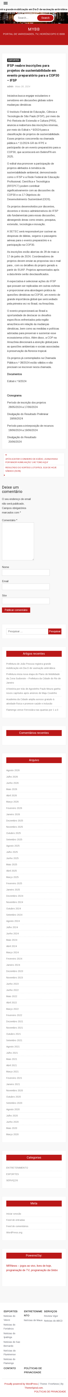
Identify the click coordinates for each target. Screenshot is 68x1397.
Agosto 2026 (13, 770)
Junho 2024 (12, 933)
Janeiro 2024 (13, 965)
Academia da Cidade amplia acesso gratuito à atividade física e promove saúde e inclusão (30, 701)
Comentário (9, 520)
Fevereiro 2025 (14, 883)
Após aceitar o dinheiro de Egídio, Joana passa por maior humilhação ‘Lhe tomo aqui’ (31, 460)
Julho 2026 (12, 776)
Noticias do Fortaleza (9, 1326)
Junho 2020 (12, 1122)
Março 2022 (12, 1009)
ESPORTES (13, 60)
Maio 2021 (11, 1059)
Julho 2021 (12, 1053)
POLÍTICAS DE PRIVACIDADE (33, 1370)
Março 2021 (12, 1071)
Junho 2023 (12, 984)
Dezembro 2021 (14, 1021)
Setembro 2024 (14, 914)
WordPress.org (14, 1232)
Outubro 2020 (13, 1096)
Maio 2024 (11, 940)
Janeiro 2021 (13, 1084)
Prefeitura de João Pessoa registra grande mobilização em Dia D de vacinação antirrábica (30, 666)
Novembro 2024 (14, 902)
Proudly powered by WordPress (21, 1384)
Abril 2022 (11, 1002)
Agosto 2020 (13, 1109)
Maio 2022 (11, 996)
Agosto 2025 (13, 845)
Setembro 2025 (14, 839)
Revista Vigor (51, 1316)
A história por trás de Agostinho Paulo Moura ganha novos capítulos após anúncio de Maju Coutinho (33, 690)
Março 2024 (12, 952)
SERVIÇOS (12, 1180)
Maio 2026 (11, 789)
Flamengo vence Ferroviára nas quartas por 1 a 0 (32, 710)
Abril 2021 (11, 1065)
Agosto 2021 (13, 1046)
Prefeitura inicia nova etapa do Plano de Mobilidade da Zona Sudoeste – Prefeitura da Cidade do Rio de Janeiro (33, 678)
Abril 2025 (11, 870)
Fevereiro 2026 (14, 808)
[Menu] (5, 3)
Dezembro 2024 (14, 896)
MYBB (34, 29)
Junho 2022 (12, 990)
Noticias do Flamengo (9, 1361)
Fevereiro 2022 (14, 1015)
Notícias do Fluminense (10, 1352)
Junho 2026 (12, 783)
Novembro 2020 (14, 1090)
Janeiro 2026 (13, 814)
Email (5, 581)
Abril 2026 (11, 795)
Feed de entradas (15, 1220)
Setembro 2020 (14, 1103)
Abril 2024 (11, 946)
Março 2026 (12, 801)
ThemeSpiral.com (33, 1387)
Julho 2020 (12, 1115)
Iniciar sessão (13, 1213)
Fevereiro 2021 (14, 1078)
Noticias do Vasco (9, 1318)
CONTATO (10, 1368)
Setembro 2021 (14, 1040)
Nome (5, 567)
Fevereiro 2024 (14, 958)
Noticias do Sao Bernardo (12, 1344)
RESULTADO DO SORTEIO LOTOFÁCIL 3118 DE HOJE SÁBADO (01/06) (31, 469)
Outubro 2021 (13, 1034)
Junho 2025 (12, 858)
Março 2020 (12, 1134)
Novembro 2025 (14, 827)
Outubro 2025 (13, 833)
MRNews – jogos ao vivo (20, 1265)
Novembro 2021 (14, 1027)
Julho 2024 (12, 927)
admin (10, 86)
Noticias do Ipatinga (9, 1335)
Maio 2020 (11, 1128)
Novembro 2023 (14, 977)
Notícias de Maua (33, 1320)
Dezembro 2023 (14, 971)
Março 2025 (12, 877)
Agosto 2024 (13, 921)
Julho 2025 (12, 852)
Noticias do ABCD (53, 1320)
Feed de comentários (17, 1226)
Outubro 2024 (13, 908)
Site (4, 595)
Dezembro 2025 (14, 820)
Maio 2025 (11, 864)
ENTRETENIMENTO (17, 1167)
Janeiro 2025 (13, 889)
